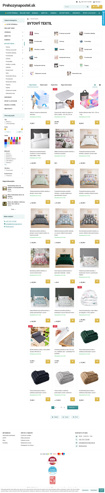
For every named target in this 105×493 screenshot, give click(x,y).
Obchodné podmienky (9, 435)
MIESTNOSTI (8, 109)
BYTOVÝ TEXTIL (65, 13)
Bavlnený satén (11, 158)
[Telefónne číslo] (76, 439)
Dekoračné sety (10, 93)
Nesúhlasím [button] (94, 490)
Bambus (9, 155)
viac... (5, 147)
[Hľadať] (88, 7)
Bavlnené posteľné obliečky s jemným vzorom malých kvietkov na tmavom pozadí (39, 233)
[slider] (5, 129)
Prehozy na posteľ (11, 50)
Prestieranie (9, 79)
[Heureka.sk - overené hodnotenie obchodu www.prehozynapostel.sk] (52, 470)
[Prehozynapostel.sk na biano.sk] (52, 480)
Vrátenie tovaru (25, 440)
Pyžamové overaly (11, 90)
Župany (8, 87)
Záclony (8, 58)
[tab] (94, 85)
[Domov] (27, 19)
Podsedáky (9, 61)
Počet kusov (8, 173)
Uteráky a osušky (11, 64)
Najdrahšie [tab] (54, 85)
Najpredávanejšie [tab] (66, 85)
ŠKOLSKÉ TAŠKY (25, 13)
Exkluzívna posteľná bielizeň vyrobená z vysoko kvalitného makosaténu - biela (38, 153)
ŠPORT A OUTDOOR (89, 13)
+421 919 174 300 (11, 221)
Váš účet (97, 2)
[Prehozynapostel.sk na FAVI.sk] (52, 460)
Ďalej (12, 209)
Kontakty (5, 443)
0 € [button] (97, 6)
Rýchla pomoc (10, 226)
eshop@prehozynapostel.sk (14, 224)
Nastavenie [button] (85, 490)
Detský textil (9, 70)
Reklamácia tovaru (26, 443)
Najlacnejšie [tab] (43, 85)
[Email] (76, 2)
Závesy (8, 47)
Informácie (6, 433)
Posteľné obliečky (11, 53)
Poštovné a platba (26, 435)
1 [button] (53, 408)
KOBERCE (53, 13)
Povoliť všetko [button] (101, 490)
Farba (6, 135)
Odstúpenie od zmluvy (27, 445)
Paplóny (8, 84)
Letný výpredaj (10, 123)
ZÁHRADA (35, 13)
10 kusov (9, 175)
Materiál (7, 151)
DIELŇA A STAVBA (10, 105)
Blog (4, 440)
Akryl (8, 153)
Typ (5, 119)
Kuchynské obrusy (11, 76)
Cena (6, 127)
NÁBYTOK (44, 13)
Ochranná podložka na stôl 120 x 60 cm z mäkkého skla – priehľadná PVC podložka (64, 351)
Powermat (9, 170)
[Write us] (76, 446)
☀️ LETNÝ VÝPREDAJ (11, 13)
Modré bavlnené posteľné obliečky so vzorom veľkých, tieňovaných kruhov (63, 233)
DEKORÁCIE (76, 13)
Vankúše (8, 67)
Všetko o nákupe (27, 433)
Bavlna (9, 157)
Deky (7, 73)
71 (61, 407)
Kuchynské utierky (11, 82)
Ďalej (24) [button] (72, 407)
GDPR (4, 438)
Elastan (8, 162)
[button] (100, 7)
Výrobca (7, 168)
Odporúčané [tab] (33, 85)
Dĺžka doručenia (25, 438)
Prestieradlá (9, 55)
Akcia (8, 121)
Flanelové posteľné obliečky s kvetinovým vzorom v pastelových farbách (88, 273)
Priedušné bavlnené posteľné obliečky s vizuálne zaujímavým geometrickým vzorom (63, 193)
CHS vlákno (9, 160)
